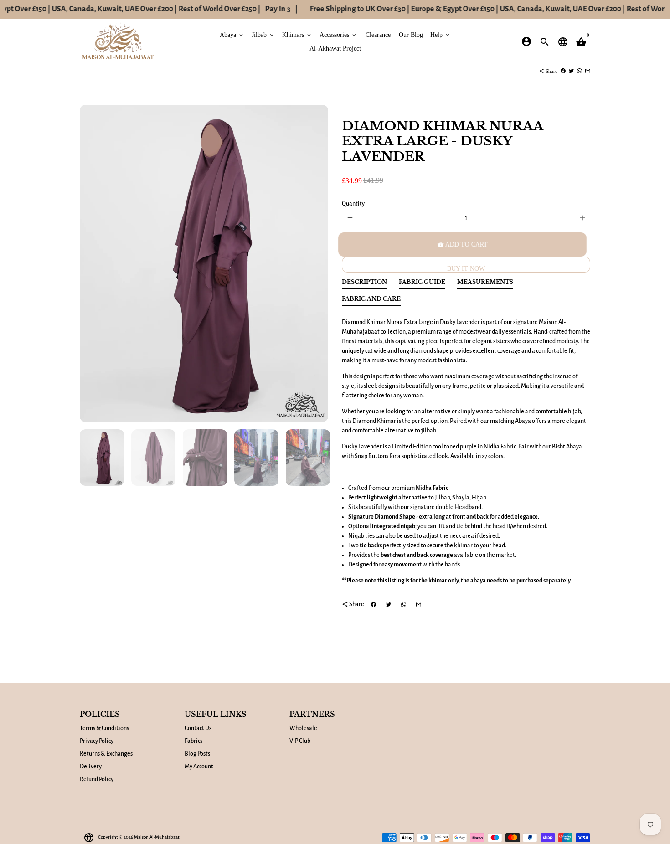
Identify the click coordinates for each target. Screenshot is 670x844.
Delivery (91, 766)
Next (317, 264)
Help (440, 34)
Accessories (338, 34)
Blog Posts (197, 754)
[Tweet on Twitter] (571, 71)
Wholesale (303, 728)
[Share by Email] (587, 71)
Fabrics (193, 741)
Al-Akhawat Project (335, 48)
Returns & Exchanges (106, 754)
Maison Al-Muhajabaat (157, 836)
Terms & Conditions (104, 728)
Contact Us (198, 728)
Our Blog (411, 34)
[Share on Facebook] (563, 71)
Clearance (378, 34)
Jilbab (263, 34)
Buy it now (466, 268)
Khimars (297, 34)
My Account (199, 766)
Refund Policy (96, 779)
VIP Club (299, 741)
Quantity (353, 204)
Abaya (232, 34)
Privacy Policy (96, 741)
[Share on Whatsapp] (579, 71)
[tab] (364, 284)
